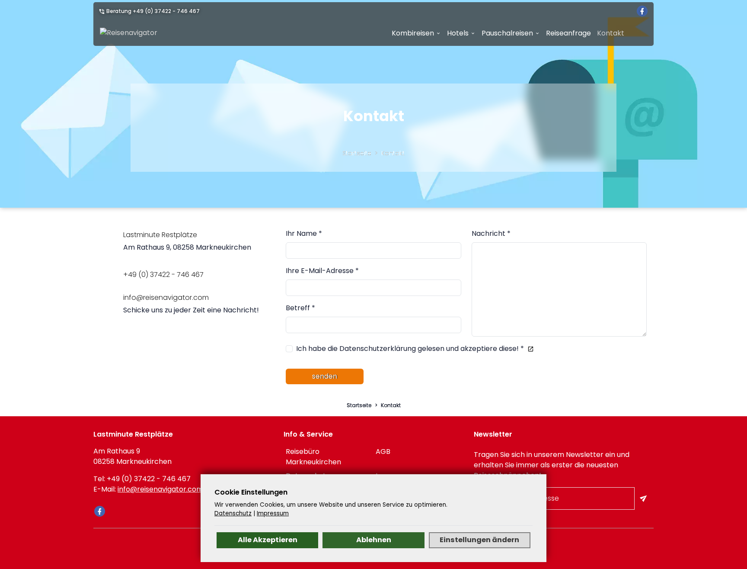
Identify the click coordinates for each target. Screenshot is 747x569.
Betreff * (300, 308)
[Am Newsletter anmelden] (644, 498)
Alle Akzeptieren (267, 540)
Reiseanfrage (568, 33)
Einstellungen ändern (479, 540)
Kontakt (610, 33)
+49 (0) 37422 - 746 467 (166, 11)
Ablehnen (373, 540)
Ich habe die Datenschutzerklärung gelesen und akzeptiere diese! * (410, 349)
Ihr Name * (304, 233)
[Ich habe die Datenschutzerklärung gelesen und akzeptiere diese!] (529, 349)
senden (324, 376)
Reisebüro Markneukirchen (313, 457)
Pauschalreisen (507, 33)
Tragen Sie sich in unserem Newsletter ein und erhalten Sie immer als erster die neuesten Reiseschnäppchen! (551, 465)
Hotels (458, 33)
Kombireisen (413, 33)
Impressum (273, 513)
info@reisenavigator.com (160, 489)
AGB (383, 451)
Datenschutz (233, 513)
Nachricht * (491, 233)
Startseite (356, 153)
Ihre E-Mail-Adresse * (322, 271)
